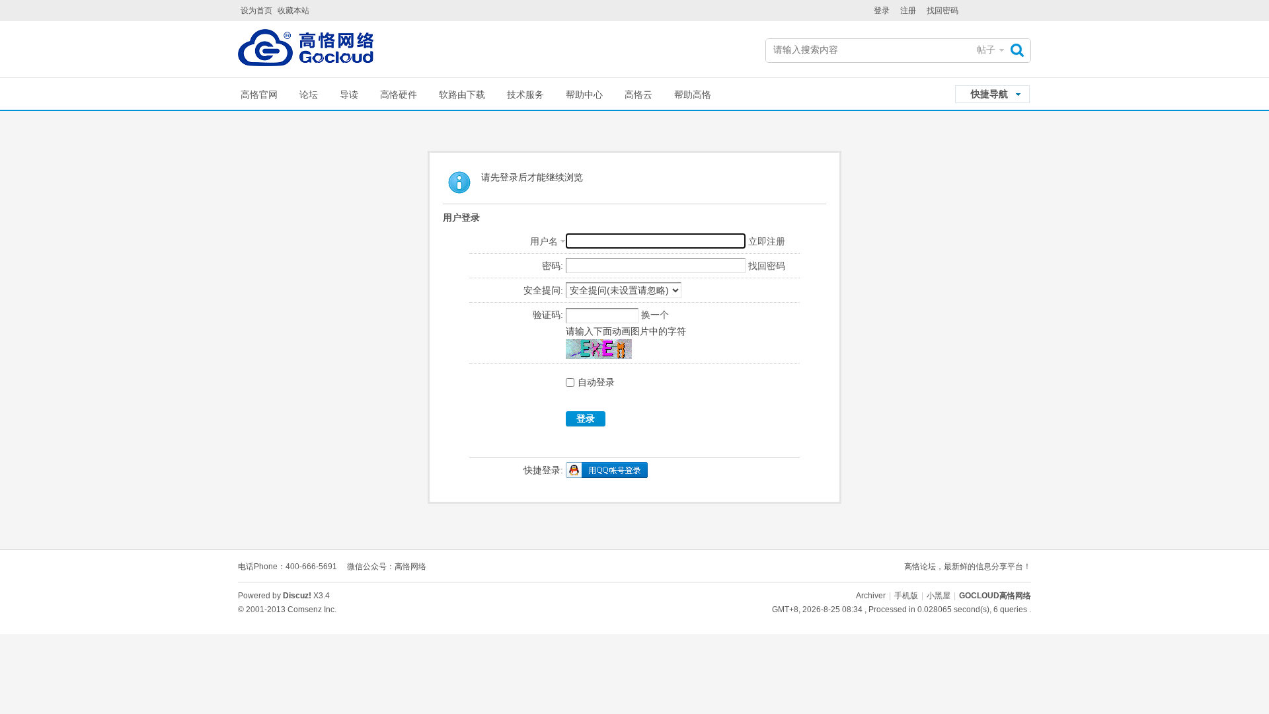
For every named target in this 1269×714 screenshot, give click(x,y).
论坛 (308, 94)
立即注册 (766, 241)
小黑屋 (938, 595)
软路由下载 (462, 94)
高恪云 (638, 94)
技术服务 (525, 94)
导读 (349, 94)
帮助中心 (584, 94)
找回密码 (942, 10)
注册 (908, 10)
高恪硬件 (398, 94)
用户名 (544, 241)
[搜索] (1020, 50)
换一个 (655, 314)
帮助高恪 (692, 94)
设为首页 (256, 10)
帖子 (986, 49)
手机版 (906, 595)
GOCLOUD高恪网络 (995, 595)
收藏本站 (293, 10)
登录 (882, 10)
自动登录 (596, 382)
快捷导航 (989, 94)
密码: (552, 265)
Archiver (871, 595)
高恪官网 (259, 94)
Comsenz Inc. (312, 609)
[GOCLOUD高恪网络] (305, 50)
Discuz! (297, 595)
